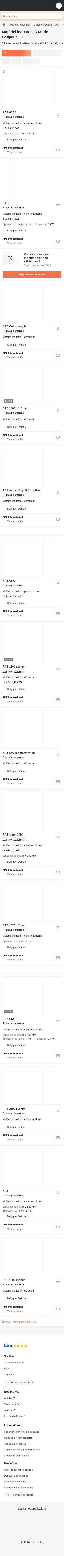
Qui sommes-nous (14, 1362)
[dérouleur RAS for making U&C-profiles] (32, 467)
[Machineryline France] (23, 5)
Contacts (9, 1374)
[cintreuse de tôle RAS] (32, 1167)
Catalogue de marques (16, 1455)
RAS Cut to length (14, 326)
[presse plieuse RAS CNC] (32, 557)
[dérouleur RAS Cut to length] (32, 303)
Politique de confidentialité (18, 1437)
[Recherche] (59, 16)
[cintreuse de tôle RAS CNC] (32, 995)
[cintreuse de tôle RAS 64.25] (32, 89)
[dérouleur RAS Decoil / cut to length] (32, 729)
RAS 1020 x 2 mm (14, 925)
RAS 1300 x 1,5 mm (15, 408)
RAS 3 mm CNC (13, 834)
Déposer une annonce (32, 274)
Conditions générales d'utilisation (22, 1431)
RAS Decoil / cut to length (19, 752)
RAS (6, 203)
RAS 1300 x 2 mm (14, 666)
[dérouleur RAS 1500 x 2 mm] (32, 1257)
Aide (6, 1368)
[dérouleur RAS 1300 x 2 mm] (32, 643)
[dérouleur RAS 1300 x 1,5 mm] (32, 385)
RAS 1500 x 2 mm (14, 1280)
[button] (59, 5)
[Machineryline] (4, 24)
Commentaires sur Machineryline (22, 1449)
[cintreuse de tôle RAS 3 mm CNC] (32, 811)
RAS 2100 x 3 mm (14, 1108)
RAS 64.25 (9, 112)
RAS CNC (9, 580)
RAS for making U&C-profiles (21, 490)
